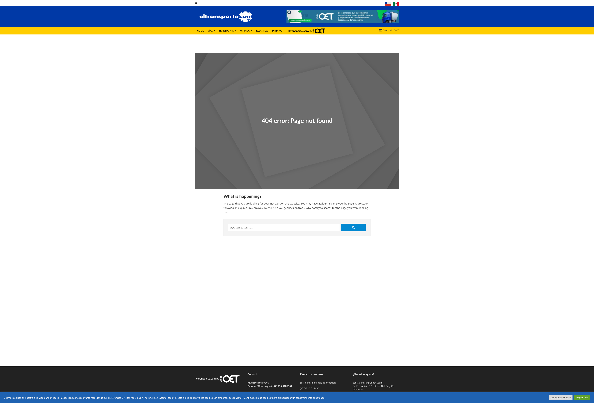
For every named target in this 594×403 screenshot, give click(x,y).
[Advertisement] (297, 341)
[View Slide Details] (342, 16)
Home (200, 30)
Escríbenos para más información (318, 382)
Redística (262, 30)
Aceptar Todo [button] (582, 397)
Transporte (226, 30)
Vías (210, 30)
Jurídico (245, 30)
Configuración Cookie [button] (561, 397)
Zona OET (277, 30)
